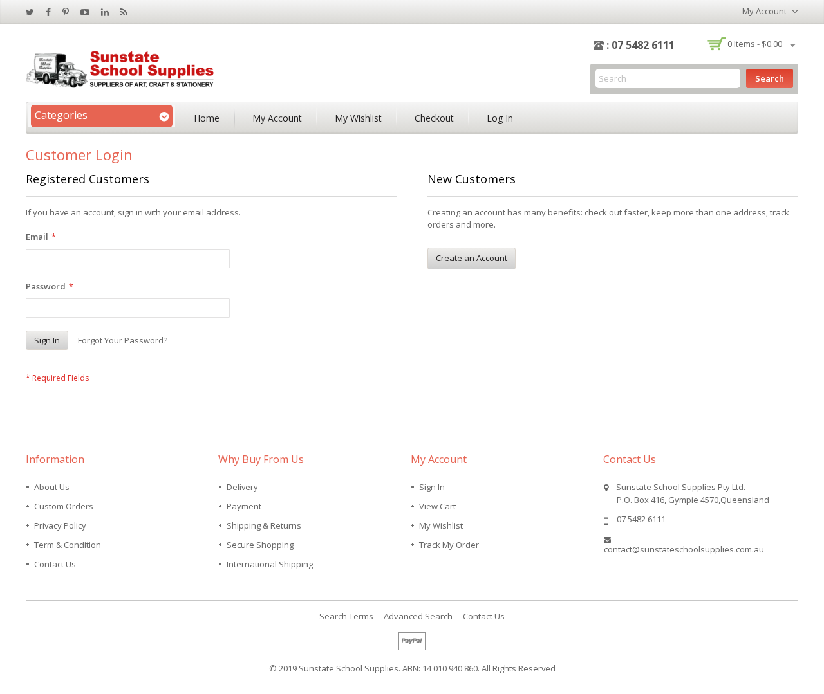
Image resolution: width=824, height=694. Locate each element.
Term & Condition (67, 545)
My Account (277, 118)
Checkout (434, 118)
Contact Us (55, 564)
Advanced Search (418, 616)
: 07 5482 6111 (640, 45)
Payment (244, 506)
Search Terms (346, 616)
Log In (500, 118)
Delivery (242, 487)
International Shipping (270, 564)
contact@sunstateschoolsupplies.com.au (684, 549)
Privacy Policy (60, 525)
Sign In (432, 487)
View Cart (437, 506)
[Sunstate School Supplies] (122, 68)
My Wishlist (358, 118)
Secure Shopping (260, 545)
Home (207, 118)
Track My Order (449, 545)
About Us (52, 487)
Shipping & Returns (264, 525)
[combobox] (667, 78)
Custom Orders (63, 506)
